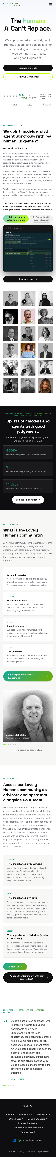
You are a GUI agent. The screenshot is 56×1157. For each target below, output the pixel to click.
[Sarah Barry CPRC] (10, 744)
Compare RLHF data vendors (27, 1127)
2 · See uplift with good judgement (41, 218)
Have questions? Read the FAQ (28, 750)
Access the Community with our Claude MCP (27, 978)
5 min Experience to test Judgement (20, 676)
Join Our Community (28, 76)
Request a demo (26, 279)
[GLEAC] (28, 1105)
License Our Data (26, 1123)
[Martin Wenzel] (13, 744)
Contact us (13, 966)
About (9, 1114)
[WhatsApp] (19, 1140)
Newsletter (42, 1114)
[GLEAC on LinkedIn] (14, 1140)
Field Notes (24, 1114)
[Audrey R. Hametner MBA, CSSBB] (8, 744)
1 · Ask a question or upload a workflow (16, 218)
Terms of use (26, 1132)
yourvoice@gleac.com (33, 1140)
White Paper (15, 1119)
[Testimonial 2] (8, 1085)
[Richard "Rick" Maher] (15, 744)
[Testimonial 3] (10, 1085)
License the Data (28, 68)
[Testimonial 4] (13, 1085)
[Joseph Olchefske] (5, 744)
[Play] (24, 301)
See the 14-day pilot (26, 499)
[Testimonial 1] (5, 1085)
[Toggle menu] (50, 4)
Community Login (36, 1119)
